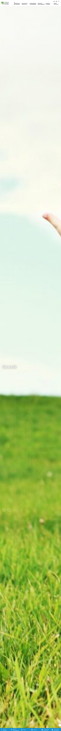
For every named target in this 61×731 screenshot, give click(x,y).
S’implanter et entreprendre (33, 4)
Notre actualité (56, 4)
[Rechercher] (58, 1)
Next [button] (9, 509)
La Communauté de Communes (17, 3)
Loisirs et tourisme (48, 4)
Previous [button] (4, 509)
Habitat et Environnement (41, 4)
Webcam (35, 729)
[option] (30, 367)
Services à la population (25, 4)
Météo (24, 729)
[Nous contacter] (56, 1)
